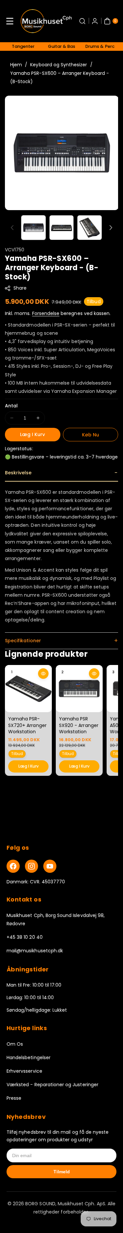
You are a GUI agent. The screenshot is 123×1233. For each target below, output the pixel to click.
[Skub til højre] (111, 227)
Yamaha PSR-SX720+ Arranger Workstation (27, 725)
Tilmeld (61, 1171)
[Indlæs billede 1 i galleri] (33, 227)
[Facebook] (13, 866)
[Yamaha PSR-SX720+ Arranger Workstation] (28, 688)
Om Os (15, 1044)
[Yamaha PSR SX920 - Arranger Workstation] (79, 688)
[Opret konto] (95, 21)
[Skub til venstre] (12, 227)
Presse (14, 1098)
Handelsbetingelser (29, 1057)
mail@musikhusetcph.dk (35, 950)
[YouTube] (49, 866)
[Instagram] (31, 866)
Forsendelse (46, 313)
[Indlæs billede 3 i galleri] (89, 227)
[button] (10, 21)
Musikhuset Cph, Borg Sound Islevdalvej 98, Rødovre (56, 919)
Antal (11, 405)
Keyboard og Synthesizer (58, 64)
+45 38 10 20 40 (25, 937)
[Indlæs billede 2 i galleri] (61, 227)
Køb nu (90, 434)
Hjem (16, 64)
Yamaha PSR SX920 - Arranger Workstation (78, 725)
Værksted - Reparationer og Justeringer (52, 1084)
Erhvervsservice (24, 1071)
